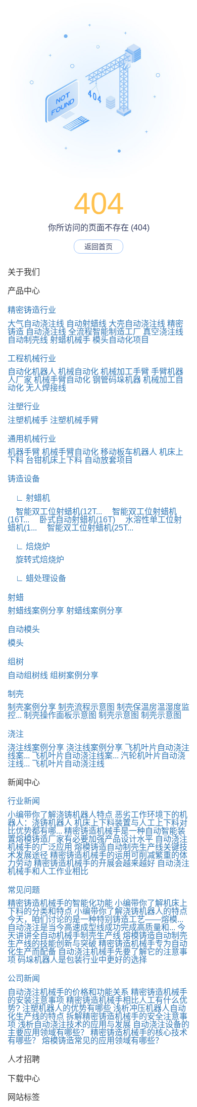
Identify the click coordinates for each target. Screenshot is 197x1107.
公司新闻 (24, 978)
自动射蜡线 (86, 323)
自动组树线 (28, 675)
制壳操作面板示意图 (60, 715)
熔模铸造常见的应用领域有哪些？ (102, 1040)
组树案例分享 (74, 675)
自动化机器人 (32, 371)
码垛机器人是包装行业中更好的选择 (82, 959)
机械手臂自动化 (62, 379)
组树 (16, 661)
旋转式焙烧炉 (36, 559)
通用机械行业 (32, 439)
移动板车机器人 (129, 452)
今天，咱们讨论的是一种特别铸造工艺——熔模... (95, 919)
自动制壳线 (28, 339)
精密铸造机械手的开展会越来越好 (94, 863)
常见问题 (24, 890)
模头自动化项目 (120, 339)
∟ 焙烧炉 (29, 546)
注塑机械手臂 (74, 420)
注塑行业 (24, 406)
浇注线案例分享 (36, 747)
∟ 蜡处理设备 (37, 578)
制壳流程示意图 (86, 707)
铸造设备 (24, 478)
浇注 (16, 734)
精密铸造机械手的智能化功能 (60, 903)
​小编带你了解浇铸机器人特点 (60, 814)
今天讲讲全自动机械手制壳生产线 (96, 931)
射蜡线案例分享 (36, 610)
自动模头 (24, 629)
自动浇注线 (46, 331)
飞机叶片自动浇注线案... (75, 755)
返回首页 (98, 247)
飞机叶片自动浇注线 (68, 763)
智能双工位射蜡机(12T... (55, 511)
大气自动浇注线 (36, 323)
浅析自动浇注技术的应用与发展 (74, 1024)
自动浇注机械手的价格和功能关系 (68, 992)
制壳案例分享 (32, 707)
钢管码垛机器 (116, 379)
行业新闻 (24, 801)
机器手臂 (24, 452)
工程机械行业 (32, 358)
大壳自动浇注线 (137, 323)
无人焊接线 (46, 387)
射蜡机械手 (70, 339)
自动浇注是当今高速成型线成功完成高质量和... (91, 927)
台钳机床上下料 (54, 460)
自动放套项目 (108, 460)
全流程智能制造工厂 (104, 331)
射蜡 (16, 597)
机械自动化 (78, 371)
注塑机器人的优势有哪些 (66, 1008)
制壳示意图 (118, 715)
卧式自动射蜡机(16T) (73, 519)
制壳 (16, 694)
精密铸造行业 (32, 310)
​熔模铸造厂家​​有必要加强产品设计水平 (84, 839)
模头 (16, 643)
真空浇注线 (163, 331)
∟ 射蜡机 (29, 498)
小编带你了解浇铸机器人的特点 (130, 911)
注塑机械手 (28, 420)
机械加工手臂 (125, 371)
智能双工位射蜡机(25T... (86, 527)
